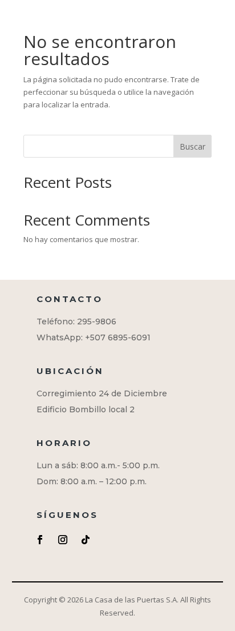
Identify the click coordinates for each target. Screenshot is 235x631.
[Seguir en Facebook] (40, 539)
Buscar (192, 146)
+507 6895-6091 (118, 337)
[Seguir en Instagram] (63, 539)
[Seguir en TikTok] (85, 539)
